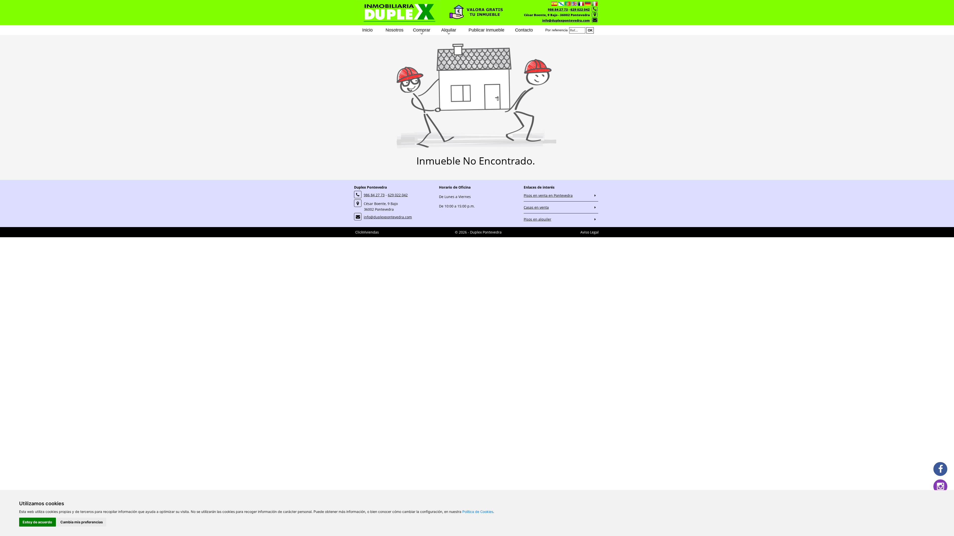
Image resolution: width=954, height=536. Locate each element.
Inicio (367, 30)
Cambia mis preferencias (81, 522)
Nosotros (394, 30)
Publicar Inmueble (486, 30)
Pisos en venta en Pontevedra (548, 195)
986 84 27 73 (558, 9)
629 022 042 (580, 9)
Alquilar (448, 30)
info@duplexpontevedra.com (566, 20)
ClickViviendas (367, 232)
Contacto (524, 30)
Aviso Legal (589, 232)
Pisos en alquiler (537, 219)
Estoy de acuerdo (37, 522)
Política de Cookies (477, 511)
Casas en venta (536, 207)
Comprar (421, 30)
